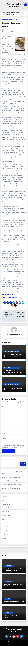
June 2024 (5, 534)
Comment (5, 407)
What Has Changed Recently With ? (11, 477)
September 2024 (6, 523)
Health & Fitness (9, 566)
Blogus (22, 642)
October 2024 (5, 519)
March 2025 (5, 500)
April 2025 (4, 496)
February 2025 (6, 504)
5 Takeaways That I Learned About (11, 484)
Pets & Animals (8, 612)
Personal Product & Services (10, 19)
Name (4, 428)
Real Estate (8, 598)
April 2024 (5, 542)
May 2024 (4, 538)
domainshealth (10, 30)
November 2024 (6, 515)
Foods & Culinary (9, 581)
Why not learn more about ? (12, 387)
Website (4, 438)
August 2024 (5, 527)
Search (4, 459)
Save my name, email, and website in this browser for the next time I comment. (13, 446)
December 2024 (6, 511)
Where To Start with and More (12, 354)
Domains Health (13, 4)
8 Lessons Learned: (7, 294)
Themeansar (14, 644)
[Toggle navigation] (2, 5)
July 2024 (4, 530)
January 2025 (6, 508)
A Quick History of (9, 370)
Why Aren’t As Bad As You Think (10, 481)
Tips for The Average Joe (9, 297)
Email (4, 433)
